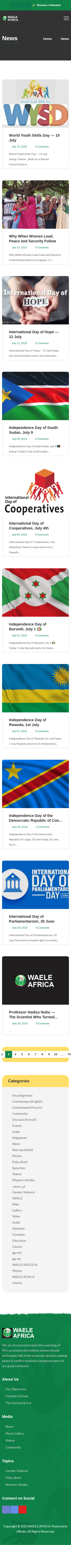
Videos (17, 1174)
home (47, 39)
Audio (16, 1222)
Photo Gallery (15, 1433)
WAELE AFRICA (23, 1277)
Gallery (17, 1210)
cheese (17, 1283)
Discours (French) (24, 1119)
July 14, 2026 (19, 247)
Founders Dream (17, 1396)
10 (55, 1054)
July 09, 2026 (19, 438)
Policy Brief (20, 1162)
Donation (18, 1234)
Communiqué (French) (27, 1107)
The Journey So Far (19, 1403)
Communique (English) (27, 1101)
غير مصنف (19, 1186)
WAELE (17, 1198)
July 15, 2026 (19, 146)
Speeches (18, 1168)
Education (19, 1240)
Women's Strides (23, 1180)
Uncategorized (22, 1095)
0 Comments (42, 146)
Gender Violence (23, 1192)
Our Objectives (16, 1389)
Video (16, 1216)
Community (20, 1113)
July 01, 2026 (19, 635)
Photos (17, 1156)
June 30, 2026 (20, 826)
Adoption (18, 1228)
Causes (17, 1246)
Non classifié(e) (22, 1150)
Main (15, 1204)
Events (17, 1125)
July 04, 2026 (19, 534)
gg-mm (17, 1252)
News (16, 1144)
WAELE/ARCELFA (24, 1265)
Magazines (19, 1138)
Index (16, 1132)
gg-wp (16, 1258)
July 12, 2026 (19, 343)
